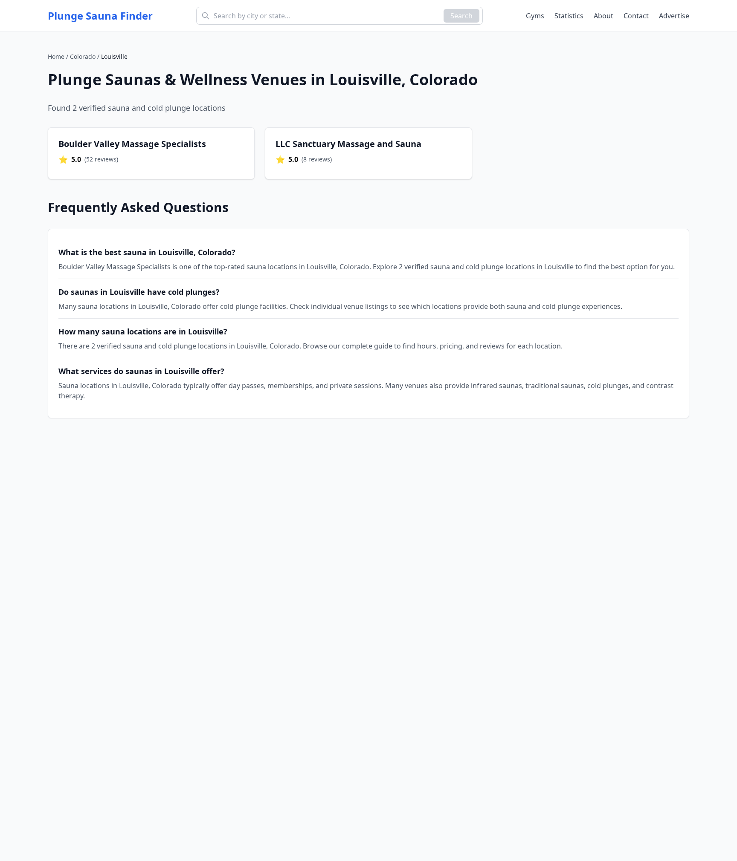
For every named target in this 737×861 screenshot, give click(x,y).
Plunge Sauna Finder (100, 16)
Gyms (535, 15)
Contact (636, 15)
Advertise (674, 15)
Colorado (83, 56)
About (603, 15)
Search (461, 15)
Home (56, 56)
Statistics (568, 15)
